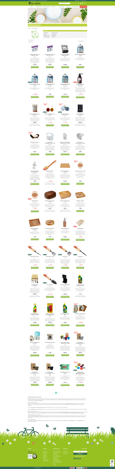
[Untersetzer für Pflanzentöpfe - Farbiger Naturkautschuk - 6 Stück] (80, 366)
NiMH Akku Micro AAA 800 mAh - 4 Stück (35, 85)
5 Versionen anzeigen (65, 67)
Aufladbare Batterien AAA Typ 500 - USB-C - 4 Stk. (50, 55)
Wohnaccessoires (35, 28)
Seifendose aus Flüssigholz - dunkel (50, 201)
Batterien (53, 36)
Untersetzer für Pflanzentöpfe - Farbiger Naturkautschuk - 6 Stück (80, 373)
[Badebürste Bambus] (50, 165)
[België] (85, 0)
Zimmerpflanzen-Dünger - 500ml (65, 314)
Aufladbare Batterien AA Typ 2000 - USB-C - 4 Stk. (35, 55)
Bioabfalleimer (80, 420)
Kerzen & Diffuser (47, 36)
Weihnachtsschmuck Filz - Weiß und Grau (65, 114)
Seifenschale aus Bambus (50, 228)
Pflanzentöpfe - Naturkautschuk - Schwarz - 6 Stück (50, 373)
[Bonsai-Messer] (80, 251)
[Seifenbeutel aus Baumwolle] (50, 336)
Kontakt (54, 464)
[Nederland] (84, 0)
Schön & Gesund (61, 6)
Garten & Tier (53, 6)
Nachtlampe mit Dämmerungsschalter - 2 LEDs (50, 143)
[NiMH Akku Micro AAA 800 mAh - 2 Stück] (80, 48)
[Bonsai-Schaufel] (50, 279)
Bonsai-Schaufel (50, 284)
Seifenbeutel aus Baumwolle (50, 342)
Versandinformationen (57, 456)
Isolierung (45, 451)
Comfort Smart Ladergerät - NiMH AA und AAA (65, 55)
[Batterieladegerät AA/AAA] (65, 279)
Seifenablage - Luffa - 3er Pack (80, 171)
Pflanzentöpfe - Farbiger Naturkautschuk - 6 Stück (65, 343)
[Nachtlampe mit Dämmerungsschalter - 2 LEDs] (50, 136)
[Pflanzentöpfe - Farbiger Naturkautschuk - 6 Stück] (65, 336)
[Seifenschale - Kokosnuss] (35, 136)
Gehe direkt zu (46, 30)
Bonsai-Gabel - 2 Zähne (35, 256)
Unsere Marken (45, 459)
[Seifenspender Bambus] (65, 222)
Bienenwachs (33, 407)
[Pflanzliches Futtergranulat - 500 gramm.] (35, 108)
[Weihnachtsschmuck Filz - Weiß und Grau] (65, 108)
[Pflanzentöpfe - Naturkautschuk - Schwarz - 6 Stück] (50, 366)
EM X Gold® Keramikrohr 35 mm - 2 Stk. (34, 343)
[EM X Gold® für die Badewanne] (80, 308)
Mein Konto (65, 453)
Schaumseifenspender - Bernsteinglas (80, 85)
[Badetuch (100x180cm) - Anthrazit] (80, 108)
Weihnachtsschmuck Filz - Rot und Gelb (50, 114)
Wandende (45, 454)
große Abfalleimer (71, 420)
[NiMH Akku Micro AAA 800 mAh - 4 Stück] (35, 78)
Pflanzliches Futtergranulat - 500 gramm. (35, 114)
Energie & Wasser (39, 6)
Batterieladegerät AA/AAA (65, 284)
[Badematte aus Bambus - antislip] (65, 165)
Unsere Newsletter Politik (80, 456)
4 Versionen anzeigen (65, 355)
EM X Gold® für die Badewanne (80, 313)
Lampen (45, 34)
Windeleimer (65, 420)
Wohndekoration (46, 35)
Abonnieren (79, 453)
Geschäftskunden (77, 0)
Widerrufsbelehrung (56, 451)
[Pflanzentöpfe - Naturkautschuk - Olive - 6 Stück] (35, 366)
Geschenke (45, 456)
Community (75, 3)
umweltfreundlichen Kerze (69, 403)
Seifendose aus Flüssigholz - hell (65, 201)
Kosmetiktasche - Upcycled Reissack (65, 373)
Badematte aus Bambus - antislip (65, 171)
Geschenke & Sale (83, 6)
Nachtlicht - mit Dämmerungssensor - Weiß (80, 143)
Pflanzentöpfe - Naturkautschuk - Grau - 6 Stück (80, 343)
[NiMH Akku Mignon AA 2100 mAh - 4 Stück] (65, 78)
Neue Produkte (45, 461)
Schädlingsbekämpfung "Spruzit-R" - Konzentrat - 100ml (49, 314)
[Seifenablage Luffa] (35, 195)
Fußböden (45, 453)
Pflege (44, 458)
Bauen (31, 6)
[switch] (112, 465)
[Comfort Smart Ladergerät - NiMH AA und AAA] (65, 48)
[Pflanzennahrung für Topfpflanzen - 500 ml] (80, 279)
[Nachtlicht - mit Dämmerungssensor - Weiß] (80, 136)
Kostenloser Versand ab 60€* (43, 0)
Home (30, 28)
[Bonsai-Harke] (65, 251)
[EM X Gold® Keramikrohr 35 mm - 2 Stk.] (35, 336)
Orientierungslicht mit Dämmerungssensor (35, 171)
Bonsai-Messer (80, 256)
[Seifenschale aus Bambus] (50, 222)
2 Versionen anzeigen (35, 67)
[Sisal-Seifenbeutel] (80, 222)
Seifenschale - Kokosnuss (34, 142)
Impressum (55, 453)
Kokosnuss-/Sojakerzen (40, 407)
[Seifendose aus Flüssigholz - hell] (65, 195)
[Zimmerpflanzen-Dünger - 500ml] (65, 308)
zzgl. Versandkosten (36, 95)
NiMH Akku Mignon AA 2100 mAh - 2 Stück (49, 85)
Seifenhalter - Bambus (80, 200)
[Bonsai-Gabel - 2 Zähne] (35, 251)
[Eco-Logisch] (34, 3)
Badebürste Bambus (49, 171)
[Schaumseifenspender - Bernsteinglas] (80, 78)
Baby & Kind (69, 6)
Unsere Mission (56, 454)
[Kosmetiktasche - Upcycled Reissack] (65, 366)
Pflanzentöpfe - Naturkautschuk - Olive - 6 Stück (34, 373)
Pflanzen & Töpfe (55, 32)
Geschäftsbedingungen (57, 462)
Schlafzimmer (54, 35)
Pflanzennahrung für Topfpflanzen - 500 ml (80, 285)
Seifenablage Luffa (35, 200)
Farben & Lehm (45, 452)
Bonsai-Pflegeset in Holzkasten (34, 285)
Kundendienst (82, 0)
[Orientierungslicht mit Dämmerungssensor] (35, 165)
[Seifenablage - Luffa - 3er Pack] (80, 165)
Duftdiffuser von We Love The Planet (36, 409)
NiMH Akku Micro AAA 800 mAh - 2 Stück (80, 55)
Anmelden (65, 451)
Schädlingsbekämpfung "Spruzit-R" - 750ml (35, 314)
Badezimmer (54, 34)
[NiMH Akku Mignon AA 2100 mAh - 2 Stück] (50, 78)
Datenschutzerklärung (57, 461)
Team (54, 463)
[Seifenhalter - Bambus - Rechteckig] (35, 222)
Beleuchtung (46, 32)
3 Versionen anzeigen (80, 211)
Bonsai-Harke (65, 256)
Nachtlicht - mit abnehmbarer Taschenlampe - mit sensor (65, 143)
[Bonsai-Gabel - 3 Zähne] (50, 251)
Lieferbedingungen (56, 459)
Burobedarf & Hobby (76, 6)
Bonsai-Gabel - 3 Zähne (50, 256)
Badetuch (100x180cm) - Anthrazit (80, 114)
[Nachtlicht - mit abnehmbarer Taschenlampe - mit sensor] (65, 136)
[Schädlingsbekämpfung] (35, 308)
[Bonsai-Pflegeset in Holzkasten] (35, 279)
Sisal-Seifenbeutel (80, 228)
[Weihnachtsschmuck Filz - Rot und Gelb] (50, 108)
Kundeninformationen (57, 452)
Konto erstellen (66, 452)
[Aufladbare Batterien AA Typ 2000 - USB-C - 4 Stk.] (35, 48)
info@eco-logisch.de (33, 453)
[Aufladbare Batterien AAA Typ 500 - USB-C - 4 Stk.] (50, 48)
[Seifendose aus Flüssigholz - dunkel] (50, 195)
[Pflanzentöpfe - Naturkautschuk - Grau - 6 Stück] (80, 336)
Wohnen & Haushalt (46, 6)
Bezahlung (55, 458)
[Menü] (113, 460)
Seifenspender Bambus (65, 228)
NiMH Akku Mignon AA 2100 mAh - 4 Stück (65, 85)
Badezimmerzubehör (39, 416)
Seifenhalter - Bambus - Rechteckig (35, 229)
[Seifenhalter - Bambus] (80, 195)
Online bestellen (56, 457)
